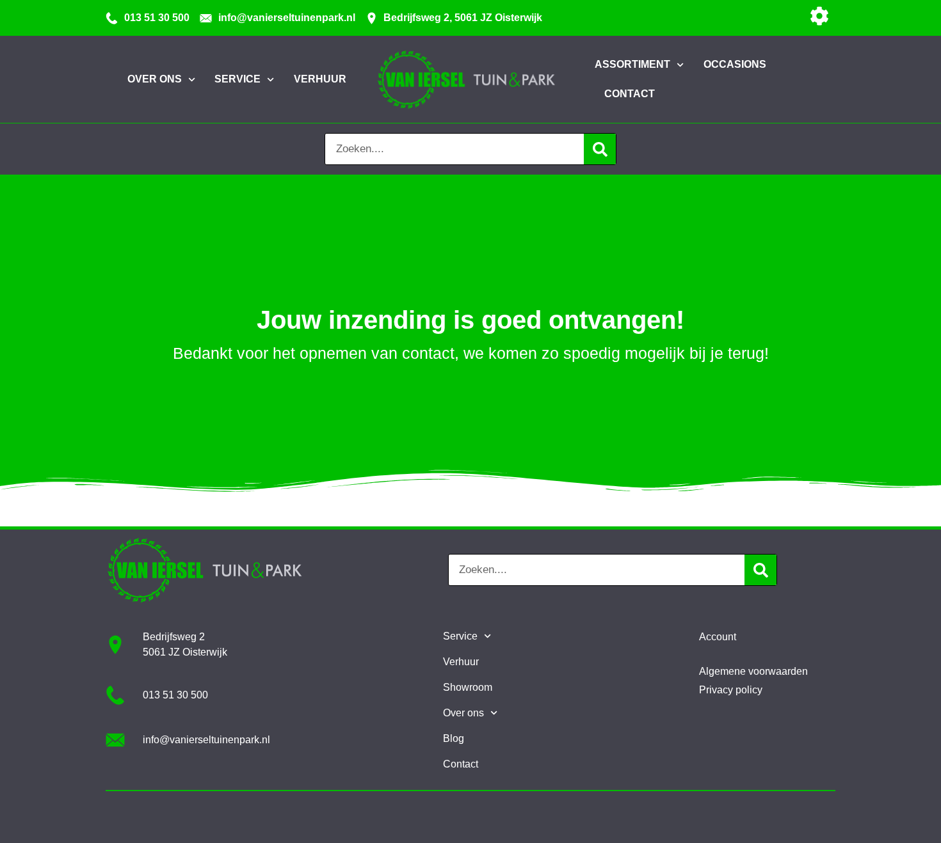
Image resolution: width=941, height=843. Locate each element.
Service (460, 636)
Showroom (467, 687)
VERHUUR (320, 79)
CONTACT (629, 93)
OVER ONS (154, 79)
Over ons (463, 712)
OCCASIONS (735, 64)
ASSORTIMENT (632, 64)
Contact (460, 764)
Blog (453, 738)
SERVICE (237, 79)
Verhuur (461, 661)
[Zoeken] (600, 149)
